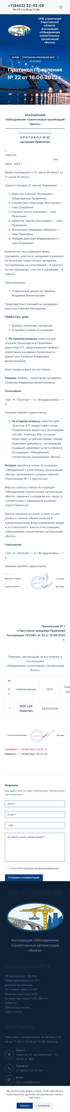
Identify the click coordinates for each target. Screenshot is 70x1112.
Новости (11, 1002)
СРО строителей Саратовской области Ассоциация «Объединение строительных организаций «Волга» (49, 30)
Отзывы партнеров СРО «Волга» (27, 998)
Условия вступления (18, 985)
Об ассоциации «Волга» (21, 976)
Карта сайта (13, 1011)
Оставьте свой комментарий (26, 837)
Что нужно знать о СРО (21, 989)
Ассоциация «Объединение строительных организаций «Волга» (35, 945)
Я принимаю (34, 868)
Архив (15, 57)
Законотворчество (17, 1007)
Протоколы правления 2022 (38, 57)
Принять (24, 1105)
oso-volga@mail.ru (28, 1082)
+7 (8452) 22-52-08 (29, 1070)
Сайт (10, 825)
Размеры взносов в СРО (21, 994)
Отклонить (44, 1105)
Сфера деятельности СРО (22, 980)
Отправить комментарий (23, 877)
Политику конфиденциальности (41, 868)
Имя (10, 803)
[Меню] (60, 7)
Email (11, 814)
